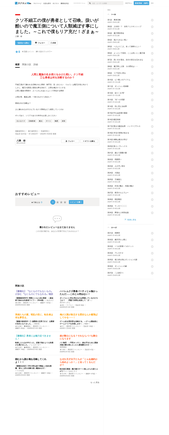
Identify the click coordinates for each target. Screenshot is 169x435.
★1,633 (62, 349)
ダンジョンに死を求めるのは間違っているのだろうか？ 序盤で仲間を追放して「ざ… (79, 299)
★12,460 (18, 373)
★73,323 (18, 347)
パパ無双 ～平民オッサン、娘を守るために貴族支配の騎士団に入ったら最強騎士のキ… (79, 343)
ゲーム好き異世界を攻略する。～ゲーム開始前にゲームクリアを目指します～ (79, 322)
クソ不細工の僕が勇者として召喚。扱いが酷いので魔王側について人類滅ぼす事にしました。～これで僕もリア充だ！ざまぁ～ (57, 25)
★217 (62, 326)
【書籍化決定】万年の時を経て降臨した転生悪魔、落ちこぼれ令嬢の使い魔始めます (33, 367)
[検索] (90, 3)
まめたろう (72, 371)
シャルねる (19, 370)
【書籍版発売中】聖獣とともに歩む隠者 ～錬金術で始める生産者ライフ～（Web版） (34, 299)
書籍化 (28, 326)
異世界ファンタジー (30, 303)
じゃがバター (36, 344)
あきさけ (50, 300)
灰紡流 (36, 323)
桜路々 (87, 323)
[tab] (18, 65)
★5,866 (18, 303)
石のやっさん (65, 302)
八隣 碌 (18, 36)
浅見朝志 (63, 347)
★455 (62, 305)
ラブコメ (69, 305)
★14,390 (18, 326)
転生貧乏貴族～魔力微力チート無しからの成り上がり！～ (79, 370)
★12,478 (63, 374)
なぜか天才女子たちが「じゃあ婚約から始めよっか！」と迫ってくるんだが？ (79, 362)
